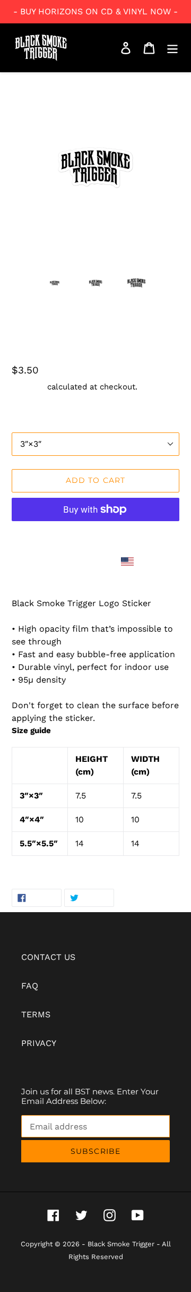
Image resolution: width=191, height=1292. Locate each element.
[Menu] (172, 48)
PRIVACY (38, 1043)
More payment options (96, 535)
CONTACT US (48, 957)
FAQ (29, 986)
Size (19, 424)
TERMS (35, 1014)
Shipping (28, 387)
